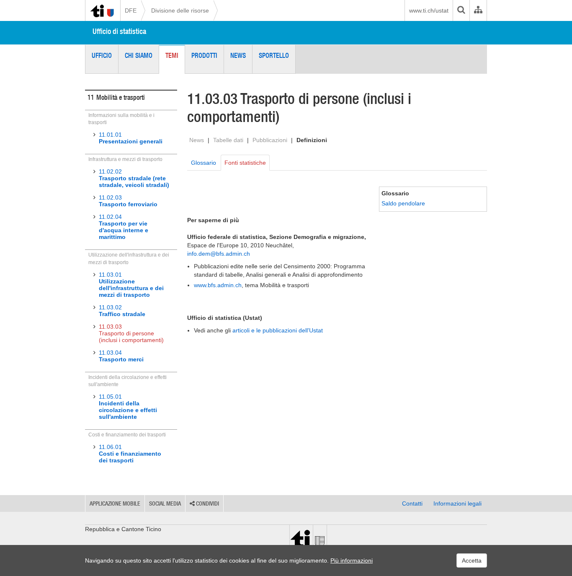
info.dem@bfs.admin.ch (218, 253)
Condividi (207, 503)
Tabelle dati (228, 140)
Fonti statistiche (245, 162)
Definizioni (311, 140)
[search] (461, 10)
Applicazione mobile (115, 503)
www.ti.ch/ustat (428, 10)
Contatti (412, 503)
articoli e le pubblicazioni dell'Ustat (277, 330)
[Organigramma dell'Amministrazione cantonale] (478, 10)
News (238, 55)
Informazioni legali (457, 503)
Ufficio (102, 55)
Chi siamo (138, 55)
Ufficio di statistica (119, 31)
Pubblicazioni (270, 140)
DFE (131, 10)
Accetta (472, 560)
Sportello (274, 55)
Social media (165, 503)
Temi (171, 55)
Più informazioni (351, 560)
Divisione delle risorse (180, 10)
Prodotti (204, 55)
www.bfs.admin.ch (218, 285)
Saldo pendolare (403, 203)
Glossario (203, 162)
